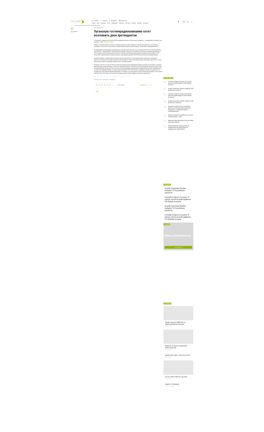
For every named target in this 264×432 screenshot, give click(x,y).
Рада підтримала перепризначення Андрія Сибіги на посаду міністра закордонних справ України (178, 127)
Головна (96, 20)
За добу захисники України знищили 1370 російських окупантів (175, 190)
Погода (108, 23)
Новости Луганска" (109, 42)
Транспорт (134, 23)
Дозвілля (93, 23)
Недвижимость (115, 23)
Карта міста (121, 23)
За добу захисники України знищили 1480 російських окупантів (180, 101)
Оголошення (103, 23)
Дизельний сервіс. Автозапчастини (177, 355)
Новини (104, 20)
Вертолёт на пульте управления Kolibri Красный (176, 347)
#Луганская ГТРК (98, 79)
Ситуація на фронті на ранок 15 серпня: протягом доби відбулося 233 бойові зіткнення (178, 199)
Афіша (98, 23)
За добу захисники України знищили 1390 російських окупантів (180, 89)
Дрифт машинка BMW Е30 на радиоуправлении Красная (175, 323)
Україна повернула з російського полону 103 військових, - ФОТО (180, 115)
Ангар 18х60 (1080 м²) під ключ (176, 377)
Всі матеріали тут (178, 247)
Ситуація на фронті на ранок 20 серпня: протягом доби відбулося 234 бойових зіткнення (180, 95)
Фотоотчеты (145, 23)
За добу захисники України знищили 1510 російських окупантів (175, 208)
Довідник (114, 20)
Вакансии (124, 20)
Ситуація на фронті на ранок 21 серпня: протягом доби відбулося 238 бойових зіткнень (180, 83)
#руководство (106, 79)
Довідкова (139, 23)
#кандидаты (112, 79)
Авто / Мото (127, 23)
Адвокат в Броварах (172, 384)
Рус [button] (184, 21)
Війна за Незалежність (178, 235)
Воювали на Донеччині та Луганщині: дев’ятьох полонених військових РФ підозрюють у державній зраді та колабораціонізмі (179, 108)
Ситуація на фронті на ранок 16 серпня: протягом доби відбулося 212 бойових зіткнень (178, 217)
